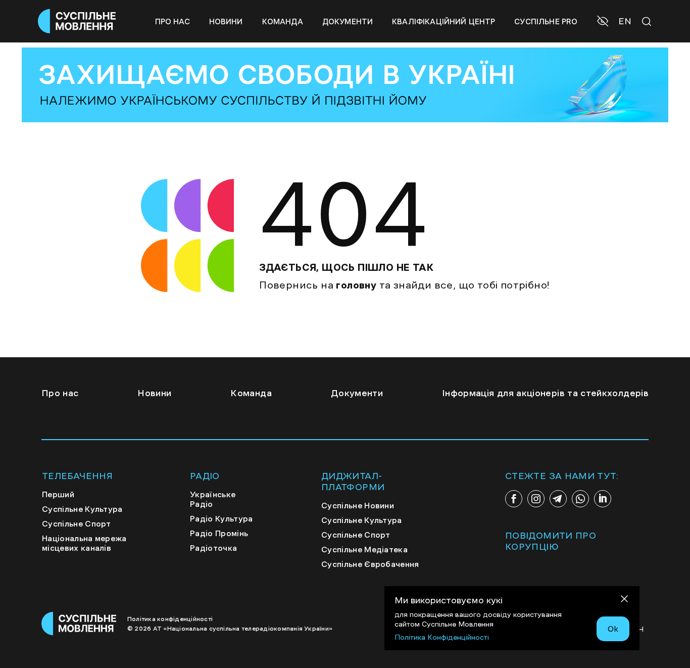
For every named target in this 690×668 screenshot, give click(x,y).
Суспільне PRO (545, 21)
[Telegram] (558, 498)
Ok (613, 629)
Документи (347, 21)
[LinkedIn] (602, 498)
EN (624, 21)
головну (356, 285)
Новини (226, 21)
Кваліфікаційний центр (443, 21)
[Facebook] (513, 498)
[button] (604, 22)
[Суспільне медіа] (79, 623)
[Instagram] (536, 498)
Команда (282, 21)
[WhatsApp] (580, 498)
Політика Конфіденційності (442, 637)
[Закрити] (624, 600)
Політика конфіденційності (170, 619)
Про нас (172, 21)
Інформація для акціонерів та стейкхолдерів (545, 393)
